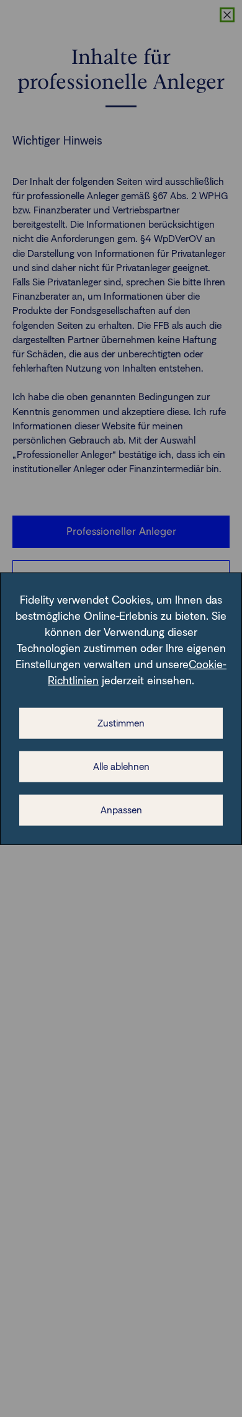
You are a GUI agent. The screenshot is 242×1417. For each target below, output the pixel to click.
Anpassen (121, 809)
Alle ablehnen (121, 766)
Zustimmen (121, 722)
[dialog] (121, 709)
